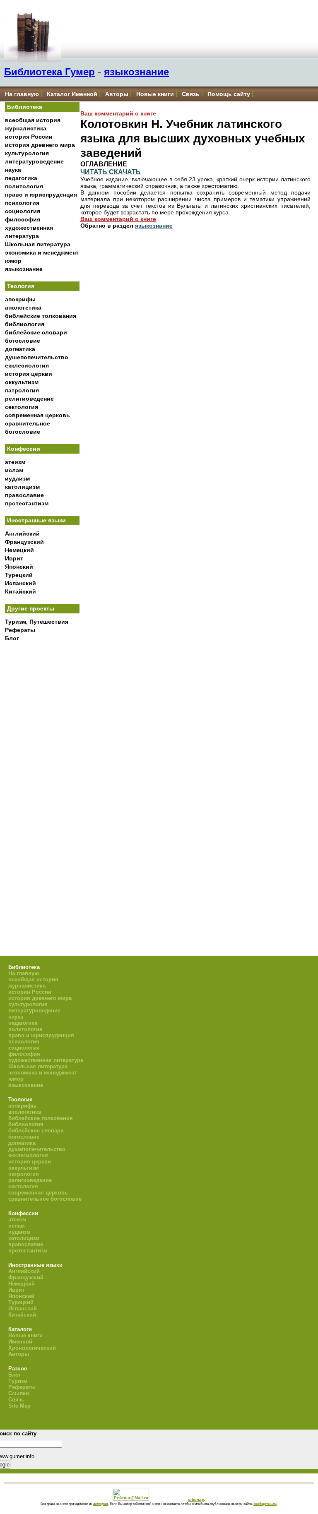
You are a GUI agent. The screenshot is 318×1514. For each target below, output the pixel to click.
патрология (22, 390)
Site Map (19, 1406)
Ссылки (18, 1393)
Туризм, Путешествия (36, 621)
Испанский (20, 583)
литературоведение (34, 161)
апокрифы (20, 299)
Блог (12, 638)
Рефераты (20, 630)
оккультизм (22, 382)
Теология (20, 286)
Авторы (116, 94)
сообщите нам (265, 1504)
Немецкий (19, 550)
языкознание (136, 71)
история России (29, 136)
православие (24, 495)
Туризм (18, 1381)
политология (24, 186)
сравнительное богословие (45, 1199)
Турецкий (19, 575)
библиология (24, 324)
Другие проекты (30, 608)
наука (13, 169)
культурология (27, 153)
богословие (22, 340)
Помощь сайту (228, 94)
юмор (13, 260)
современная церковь (37, 415)
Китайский (20, 591)
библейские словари (36, 332)
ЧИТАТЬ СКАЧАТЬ (110, 171)
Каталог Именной (72, 94)
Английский (22, 533)
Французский (24, 541)
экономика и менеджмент (42, 252)
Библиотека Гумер (49, 71)
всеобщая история (32, 120)
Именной (20, 1342)
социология (22, 211)
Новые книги (155, 94)
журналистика (25, 128)
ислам (14, 470)
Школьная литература (37, 244)
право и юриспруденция (41, 194)
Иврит (14, 558)
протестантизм (26, 503)
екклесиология (27, 365)
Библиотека (24, 106)
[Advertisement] (42, 782)
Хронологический (32, 1348)
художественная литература (45, 1060)
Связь (191, 94)
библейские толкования (40, 315)
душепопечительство (36, 357)
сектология (21, 407)
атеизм (15, 462)
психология (22, 202)
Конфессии (23, 448)
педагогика (21, 178)
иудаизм (17, 478)
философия (22, 219)
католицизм (22, 486)
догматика (20, 349)
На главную (22, 94)
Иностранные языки (36, 520)
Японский (19, 566)
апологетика (23, 307)
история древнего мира (40, 145)
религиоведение (29, 398)
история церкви (28, 373)
